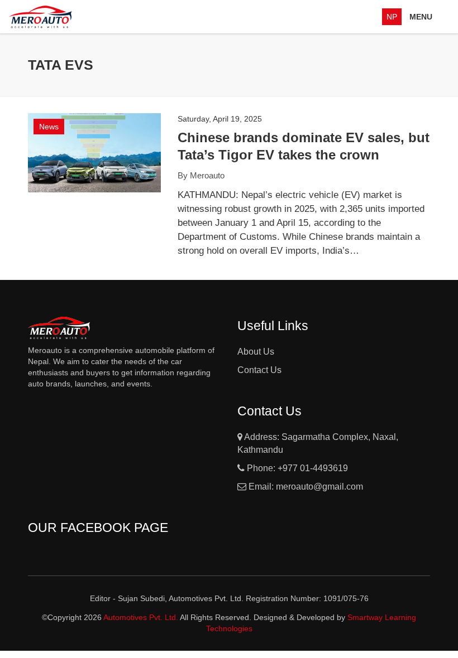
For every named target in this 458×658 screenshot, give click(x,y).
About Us (255, 351)
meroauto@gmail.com (319, 486)
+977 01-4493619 (313, 468)
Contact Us (259, 370)
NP (392, 16)
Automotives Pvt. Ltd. (141, 617)
